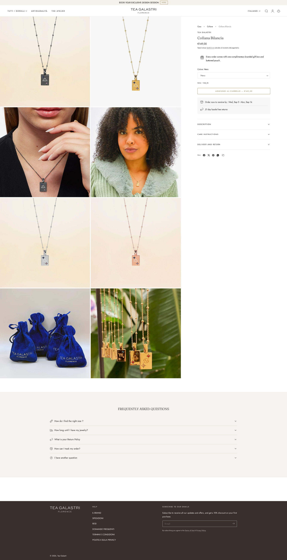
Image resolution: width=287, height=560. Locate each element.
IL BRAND (96, 512)
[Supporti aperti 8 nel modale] (175, 294)
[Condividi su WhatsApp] (217, 155)
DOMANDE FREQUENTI (103, 529)
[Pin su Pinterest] (213, 155)
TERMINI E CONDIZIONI (103, 534)
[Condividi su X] (208, 155)
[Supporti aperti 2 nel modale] (85, 22)
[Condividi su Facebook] (204, 155)
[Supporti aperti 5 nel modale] (85, 203)
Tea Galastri (62, 555)
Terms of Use (190, 530)
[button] (266, 11)
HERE (164, 2)
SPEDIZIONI (97, 518)
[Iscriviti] (233, 523)
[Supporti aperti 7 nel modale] (85, 294)
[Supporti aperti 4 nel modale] (175, 112)
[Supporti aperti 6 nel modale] (175, 203)
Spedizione (210, 48)
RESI (94, 523)
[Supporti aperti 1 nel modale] (175, 22)
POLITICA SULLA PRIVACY (104, 539)
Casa (199, 26)
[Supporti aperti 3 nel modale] (85, 112)
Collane (210, 26)
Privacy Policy (201, 530)
